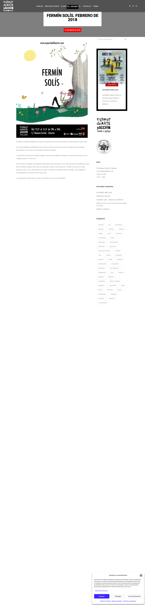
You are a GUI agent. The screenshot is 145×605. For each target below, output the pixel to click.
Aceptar (102, 596)
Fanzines (117, 251)
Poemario (110, 290)
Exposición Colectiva (104, 251)
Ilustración (120, 259)
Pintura (100, 290)
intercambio (101, 268)
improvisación (102, 264)
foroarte (108, 255)
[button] (141, 575)
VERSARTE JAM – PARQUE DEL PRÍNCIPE (109, 200)
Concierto (119, 233)
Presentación (102, 294)
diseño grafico (114, 242)
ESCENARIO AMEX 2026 (110, 90)
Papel (122, 285)
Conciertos (112, 85)
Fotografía (119, 255)
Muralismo (101, 285)
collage (100, 233)
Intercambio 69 (114, 268)
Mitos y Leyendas (115, 281)
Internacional (102, 272)
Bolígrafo (101, 229)
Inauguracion (115, 264)
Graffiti (110, 259)
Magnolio (111, 277)
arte (109, 225)
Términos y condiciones (129, 601)
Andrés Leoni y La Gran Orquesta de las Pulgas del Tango (111, 204)
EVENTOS (39, 6)
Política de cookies (105, 601)
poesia (119, 290)
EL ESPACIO (65, 6)
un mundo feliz (102, 303)
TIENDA (95, 6)
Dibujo (113, 238)
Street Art (112, 298)
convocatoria (102, 238)
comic (109, 233)
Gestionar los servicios (101, 590)
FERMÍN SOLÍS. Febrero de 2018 (72, 17)
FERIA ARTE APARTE (52, 6)
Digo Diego (101, 242)
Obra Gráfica (112, 285)
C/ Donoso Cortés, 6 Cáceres (106, 168)
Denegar (118, 596)
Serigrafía (113, 294)
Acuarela (100, 225)
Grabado (100, 259)
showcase (101, 298)
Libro (112, 272)
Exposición (113, 246)
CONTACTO (87, 6)
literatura (120, 272)
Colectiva (121, 229)
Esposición (101, 246)
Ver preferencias (134, 596)
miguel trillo (101, 281)
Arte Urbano (118, 225)
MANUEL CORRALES (103, 209)
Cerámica (111, 229)
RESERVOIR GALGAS (103, 196)
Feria (99, 255)
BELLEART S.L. (76, 6)
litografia (100, 277)
